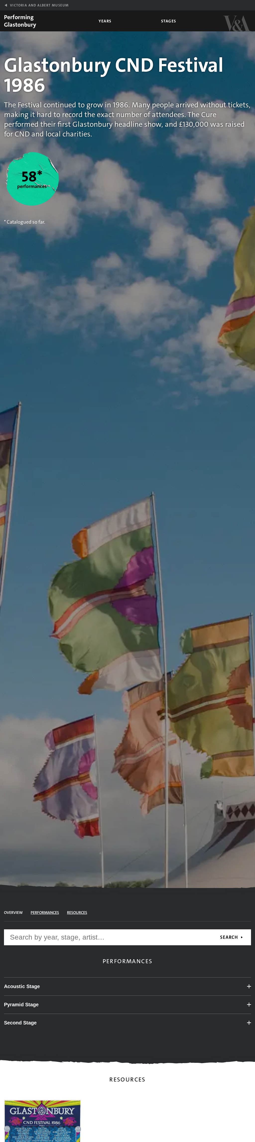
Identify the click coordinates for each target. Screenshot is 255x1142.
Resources (77, 912)
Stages (168, 21)
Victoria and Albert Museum (39, 5)
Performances (45, 912)
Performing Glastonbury (20, 21)
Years (105, 21)
